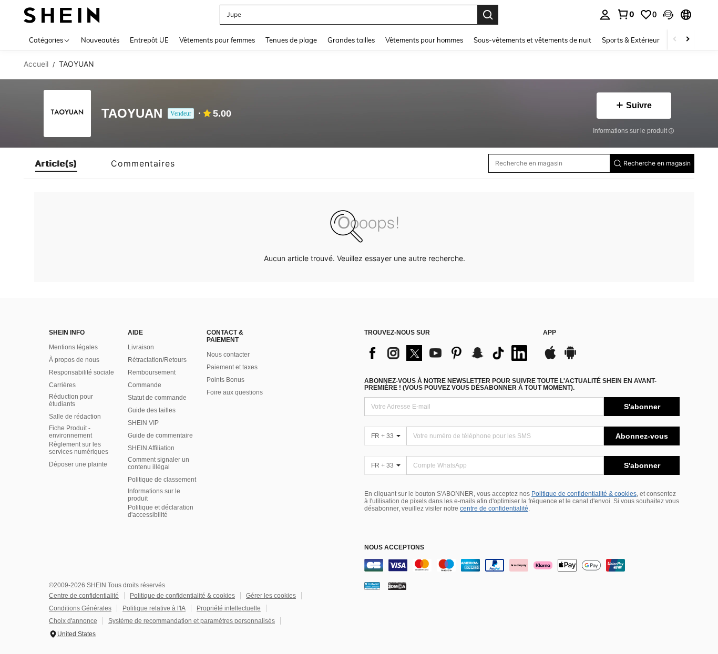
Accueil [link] (36, 64)
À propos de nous (74, 360)
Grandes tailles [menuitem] (351, 40)
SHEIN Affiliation (151, 448)
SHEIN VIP (143, 423)
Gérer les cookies (271, 595)
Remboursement (152, 372)
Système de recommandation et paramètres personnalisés (191, 621)
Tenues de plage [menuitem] (291, 40)
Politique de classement (162, 479)
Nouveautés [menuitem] (100, 40)
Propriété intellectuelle (229, 608)
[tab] (56, 163)
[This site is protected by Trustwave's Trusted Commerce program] (372, 585)
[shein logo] (62, 14)
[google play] (570, 357)
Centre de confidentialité (84, 595)
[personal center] (605, 14)
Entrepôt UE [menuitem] (149, 40)
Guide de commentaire (160, 435)
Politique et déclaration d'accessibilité (160, 511)
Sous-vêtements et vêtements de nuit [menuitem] (532, 40)
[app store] (550, 357)
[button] (668, 14)
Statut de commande (157, 397)
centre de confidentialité (494, 508)
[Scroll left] (675, 39)
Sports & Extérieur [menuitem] (631, 40)
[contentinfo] (522, 565)
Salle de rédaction (75, 416)
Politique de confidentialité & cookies (584, 493)
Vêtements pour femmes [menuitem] (217, 40)
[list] (448, 353)
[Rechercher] (487, 15)
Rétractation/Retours (157, 360)
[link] (625, 14)
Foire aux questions (235, 392)
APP (549, 332)
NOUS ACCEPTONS (394, 547)
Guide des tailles (152, 410)
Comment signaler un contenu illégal (158, 463)
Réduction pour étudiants (71, 400)
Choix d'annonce (73, 621)
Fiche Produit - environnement (70, 431)
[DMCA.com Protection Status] (397, 585)
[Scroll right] (687, 39)
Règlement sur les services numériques (78, 448)
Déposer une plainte (78, 464)
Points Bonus (225, 379)
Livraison (141, 347)
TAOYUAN (131, 113)
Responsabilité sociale (81, 372)
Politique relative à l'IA (154, 608)
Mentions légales (73, 347)
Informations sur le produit (154, 494)
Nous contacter (228, 354)
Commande (144, 385)
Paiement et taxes (232, 367)
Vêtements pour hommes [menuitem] (424, 40)
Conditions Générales (80, 608)
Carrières (62, 385)
